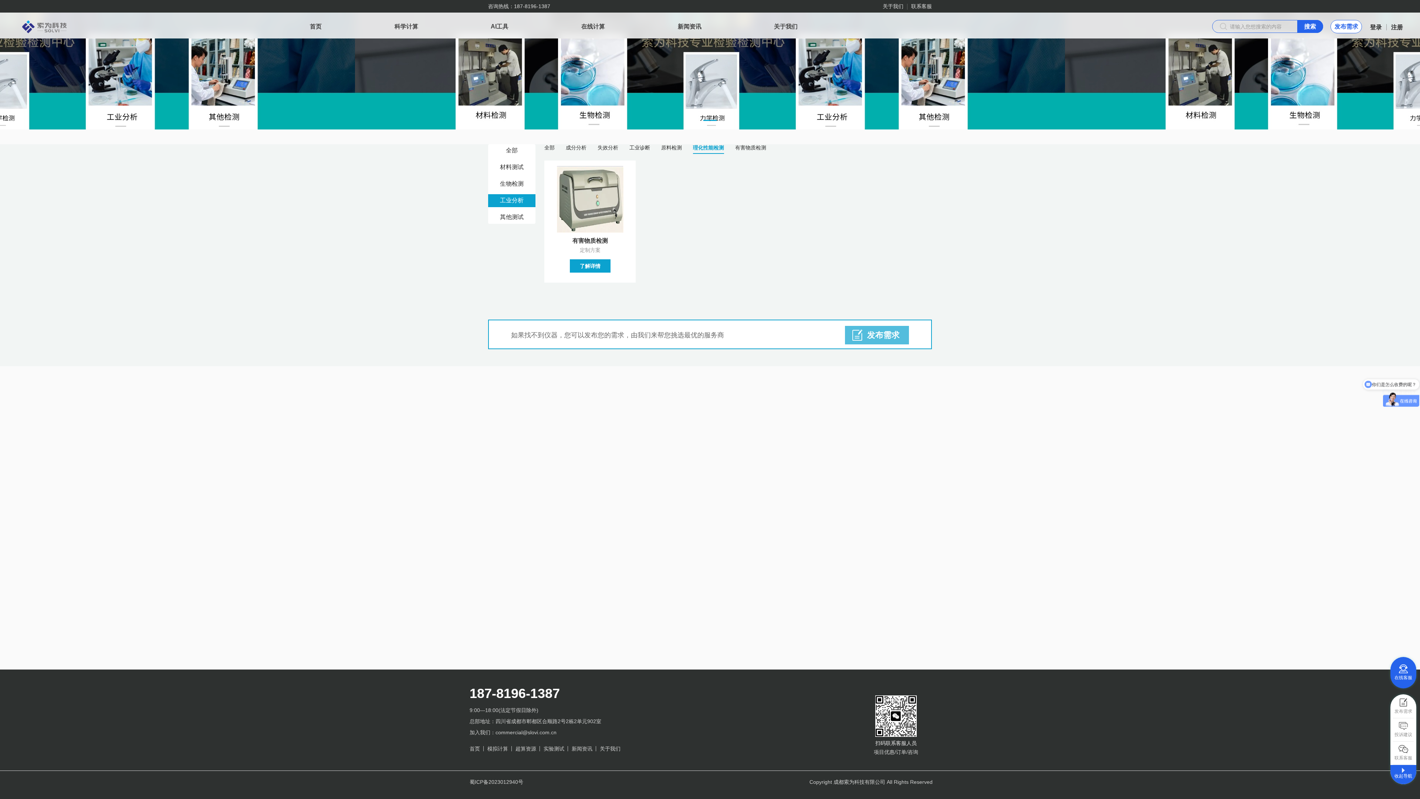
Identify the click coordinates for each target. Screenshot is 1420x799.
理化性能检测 (708, 148)
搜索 (1310, 26)
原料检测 (671, 148)
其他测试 (512, 217)
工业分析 (512, 200)
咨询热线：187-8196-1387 (519, 6)
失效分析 (608, 148)
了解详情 (590, 266)
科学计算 (406, 26)
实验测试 (554, 749)
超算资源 (525, 749)
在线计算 (593, 26)
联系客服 (921, 6)
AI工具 (499, 26)
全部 (512, 150)
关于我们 (893, 6)
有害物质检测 (750, 148)
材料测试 (512, 167)
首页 (316, 26)
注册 (1397, 27)
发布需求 (1346, 26)
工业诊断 (639, 148)
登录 (1376, 27)
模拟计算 (497, 749)
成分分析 (576, 148)
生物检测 (512, 184)
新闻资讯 (689, 26)
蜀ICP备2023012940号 (496, 782)
